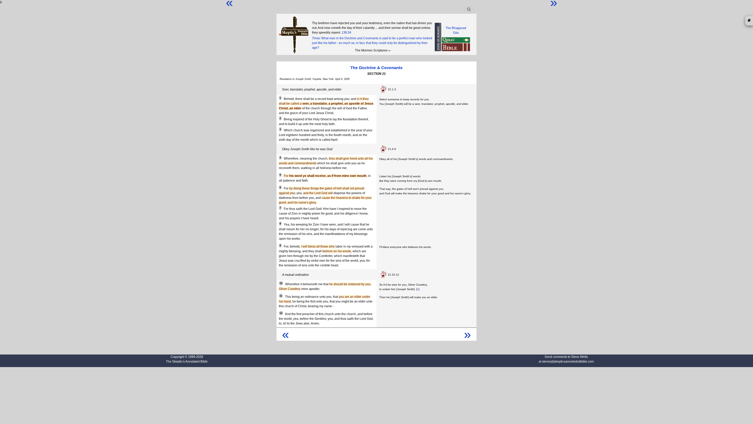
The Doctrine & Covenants (376, 67)
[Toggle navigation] (469, 9)
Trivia (316, 38)
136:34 (346, 32)
